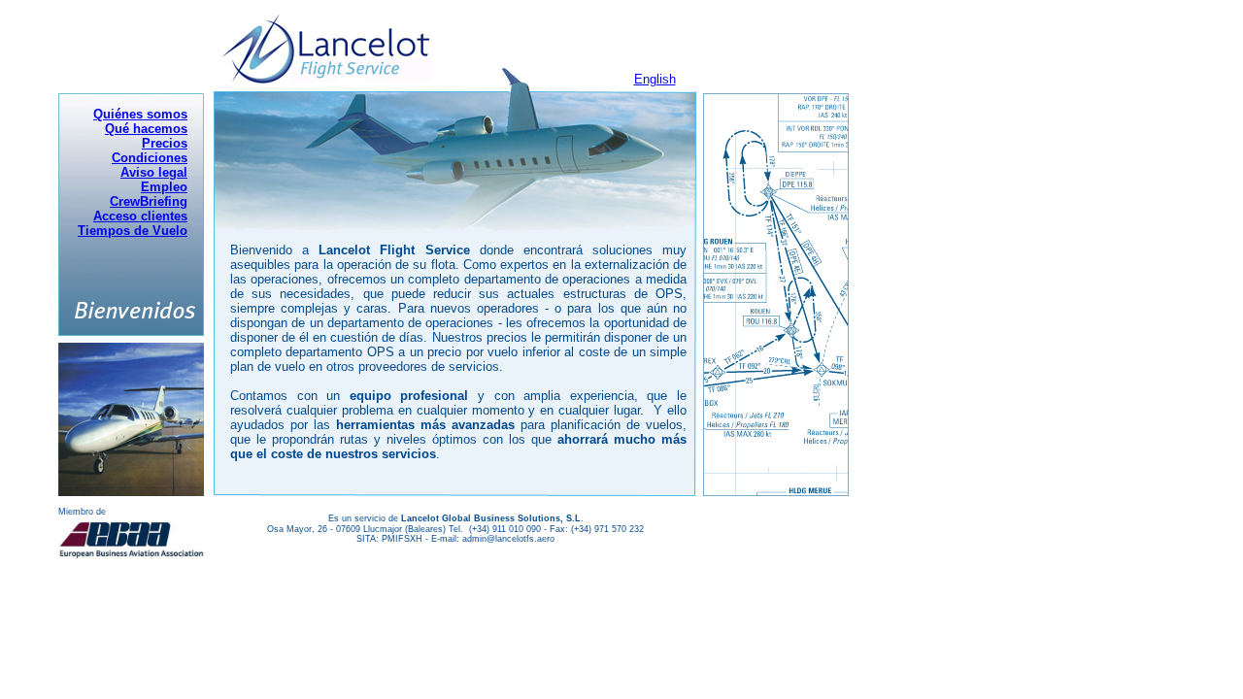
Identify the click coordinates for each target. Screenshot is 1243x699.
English (655, 79)
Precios (164, 143)
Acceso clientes (140, 216)
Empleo (164, 187)
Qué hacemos (146, 128)
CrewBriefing (148, 201)
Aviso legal (153, 172)
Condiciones (149, 157)
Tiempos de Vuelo (132, 230)
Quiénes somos (140, 114)
